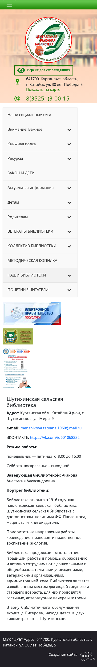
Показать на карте (43, 89)
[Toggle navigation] (9, 4)
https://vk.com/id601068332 (55, 437)
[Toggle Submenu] (69, 129)
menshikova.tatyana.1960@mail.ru (51, 428)
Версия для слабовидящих (47, 70)
